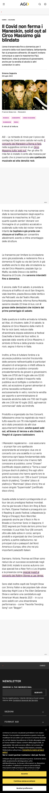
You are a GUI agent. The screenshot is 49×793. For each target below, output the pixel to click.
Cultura (11, 20)
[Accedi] (45, 4)
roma (16, 122)
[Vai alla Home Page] (24, 4)
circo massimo (29, 118)
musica (6, 118)
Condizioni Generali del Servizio (25, 700)
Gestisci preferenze (24, 788)
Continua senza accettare (24, 781)
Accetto (24, 774)
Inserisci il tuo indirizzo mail (17, 687)
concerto (16, 118)
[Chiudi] (46, 729)
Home (4, 20)
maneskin (7, 122)
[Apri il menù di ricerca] (39, 4)
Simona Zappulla (9, 73)
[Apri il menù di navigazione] (4, 4)
